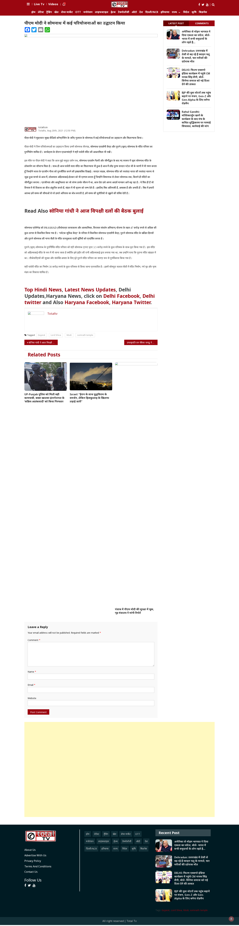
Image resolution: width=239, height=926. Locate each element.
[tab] (176, 23)
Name (32, 671)
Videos (53, 4)
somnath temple (85, 335)
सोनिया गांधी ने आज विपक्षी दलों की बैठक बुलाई (96, 210)
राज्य (174, 12)
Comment (34, 640)
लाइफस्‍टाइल (101, 12)
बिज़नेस (203, 12)
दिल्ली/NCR (151, 12)
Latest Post (176, 23)
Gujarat (41, 335)
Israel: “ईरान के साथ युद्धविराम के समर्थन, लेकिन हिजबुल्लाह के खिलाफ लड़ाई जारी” (89, 397)
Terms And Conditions (37, 866)
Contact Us (31, 872)
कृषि (194, 12)
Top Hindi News (43, 289)
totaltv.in (43, 127)
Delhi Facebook (121, 296)
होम (33, 12)
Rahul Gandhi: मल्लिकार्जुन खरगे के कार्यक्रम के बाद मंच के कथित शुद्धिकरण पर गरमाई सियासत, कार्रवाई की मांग (196, 119)
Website (32, 698)
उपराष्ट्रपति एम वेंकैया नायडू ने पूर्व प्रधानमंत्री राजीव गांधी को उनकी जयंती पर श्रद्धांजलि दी (142, 342)
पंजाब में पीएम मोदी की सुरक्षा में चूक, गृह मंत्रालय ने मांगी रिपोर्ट (134, 611)
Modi (69, 335)
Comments (202, 23)
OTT (78, 12)
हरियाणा (165, 12)
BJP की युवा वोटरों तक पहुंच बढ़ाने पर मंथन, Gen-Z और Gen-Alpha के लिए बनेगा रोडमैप (196, 98)
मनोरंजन (88, 12)
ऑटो (134, 12)
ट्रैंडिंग (49, 12)
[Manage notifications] (231, 918)
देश (141, 12)
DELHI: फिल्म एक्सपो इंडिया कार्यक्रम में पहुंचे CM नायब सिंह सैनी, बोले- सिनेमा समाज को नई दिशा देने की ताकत (196, 77)
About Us (30, 850)
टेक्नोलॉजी (123, 12)
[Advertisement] (119, 769)
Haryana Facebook (87, 302)
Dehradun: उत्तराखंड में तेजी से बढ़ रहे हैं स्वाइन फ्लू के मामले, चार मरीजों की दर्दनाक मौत (196, 56)
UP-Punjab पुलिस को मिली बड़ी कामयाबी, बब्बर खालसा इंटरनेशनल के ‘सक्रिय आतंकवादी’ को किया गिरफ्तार (44, 397)
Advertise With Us (35, 855)
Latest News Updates (90, 289)
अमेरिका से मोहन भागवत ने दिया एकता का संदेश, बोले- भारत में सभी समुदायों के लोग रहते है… (196, 37)
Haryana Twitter (131, 302)
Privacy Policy (32, 861)
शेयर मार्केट (67, 12)
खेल (56, 12)
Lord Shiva (56, 335)
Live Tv (39, 4)
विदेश (186, 12)
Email (31, 684)
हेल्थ (113, 12)
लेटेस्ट (41, 12)
